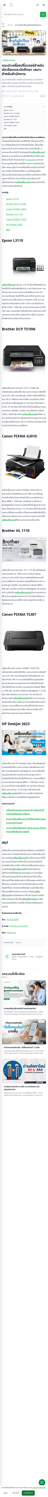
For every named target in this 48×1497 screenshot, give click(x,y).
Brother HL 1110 (10, 119)
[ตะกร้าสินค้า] (43, 4)
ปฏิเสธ (5, 1493)
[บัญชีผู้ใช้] (37, 4)
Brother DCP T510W (11, 113)
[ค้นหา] (43, 14)
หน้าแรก (3, 25)
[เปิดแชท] (42, 1482)
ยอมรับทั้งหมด (28, 1493)
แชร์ (44, 96)
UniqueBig (30, 159)
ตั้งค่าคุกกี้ (15, 1493)
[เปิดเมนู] (4, 4)
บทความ (10, 25)
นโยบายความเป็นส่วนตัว (39, 1488)
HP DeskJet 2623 (10, 125)
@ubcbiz (11, 932)
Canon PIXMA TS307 (12, 122)
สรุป (5, 128)
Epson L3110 (9, 110)
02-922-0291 (13, 919)
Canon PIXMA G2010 (12, 116)
